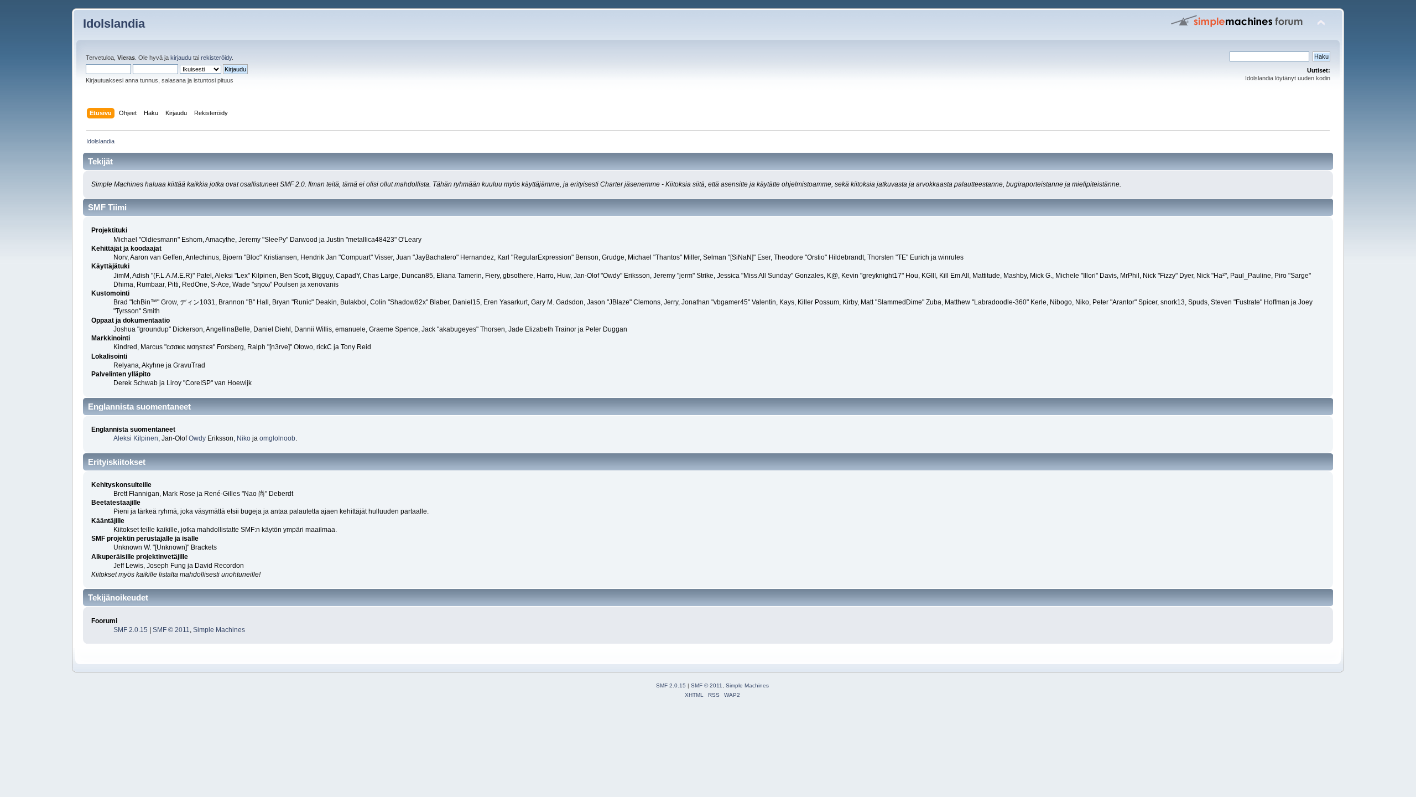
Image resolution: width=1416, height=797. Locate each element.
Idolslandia (114, 23)
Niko (244, 438)
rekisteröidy (216, 57)
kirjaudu (180, 57)
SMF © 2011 (171, 630)
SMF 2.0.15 (130, 630)
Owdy (197, 438)
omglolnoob (277, 438)
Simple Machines (219, 630)
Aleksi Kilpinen (135, 438)
